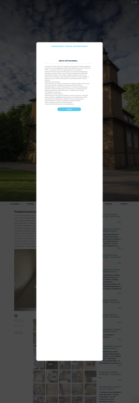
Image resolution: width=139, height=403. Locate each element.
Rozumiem (69, 109)
